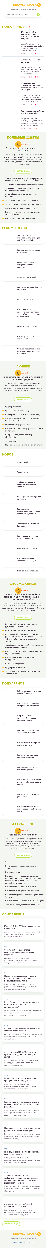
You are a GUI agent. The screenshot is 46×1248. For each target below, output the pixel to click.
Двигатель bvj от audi (26, 277)
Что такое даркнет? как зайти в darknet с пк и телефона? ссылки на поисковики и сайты (23, 596)
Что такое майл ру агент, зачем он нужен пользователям (22, 419)
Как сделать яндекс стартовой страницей (26, 559)
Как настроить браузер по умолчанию (28, 795)
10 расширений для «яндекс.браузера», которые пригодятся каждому (30, 35)
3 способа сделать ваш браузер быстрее (23, 149)
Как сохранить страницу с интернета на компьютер (28, 704)
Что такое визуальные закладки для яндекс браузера (24, 896)
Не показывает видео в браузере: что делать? (21, 867)
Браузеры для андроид (15, 668)
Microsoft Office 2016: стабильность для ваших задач (22, 927)
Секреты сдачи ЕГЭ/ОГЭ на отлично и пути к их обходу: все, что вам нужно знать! (21, 1054)
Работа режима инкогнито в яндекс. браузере (29, 692)
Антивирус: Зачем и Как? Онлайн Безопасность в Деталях (18, 1205)
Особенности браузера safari (17, 425)
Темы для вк (22, 472)
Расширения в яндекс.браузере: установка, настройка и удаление (29, 511)
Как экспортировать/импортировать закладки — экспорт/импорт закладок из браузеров (29, 312)
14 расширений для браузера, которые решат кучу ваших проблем (22, 189)
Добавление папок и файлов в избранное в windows (26, 484)
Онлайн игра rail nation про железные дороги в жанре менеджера (28, 351)
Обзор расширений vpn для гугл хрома (29, 498)
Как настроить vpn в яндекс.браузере (25, 337)
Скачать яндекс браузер (27, 326)
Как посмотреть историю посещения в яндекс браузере (23, 378)
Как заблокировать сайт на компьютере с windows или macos (29, 809)
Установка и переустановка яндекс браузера (24, 905)
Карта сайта (22, 1242)
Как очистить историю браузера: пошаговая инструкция (24, 429)
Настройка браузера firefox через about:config (19, 436)
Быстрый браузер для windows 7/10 (20, 218)
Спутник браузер (12, 441)
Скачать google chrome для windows (20, 208)
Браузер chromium (13, 407)
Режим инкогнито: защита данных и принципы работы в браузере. (20, 1079)
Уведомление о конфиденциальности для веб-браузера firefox (28, 237)
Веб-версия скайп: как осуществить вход (22, 414)
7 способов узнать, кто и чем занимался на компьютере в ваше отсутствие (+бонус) (23, 179)
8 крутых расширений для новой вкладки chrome (32, 112)
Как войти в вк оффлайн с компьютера (22, 891)
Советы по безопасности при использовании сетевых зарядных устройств (19, 952)
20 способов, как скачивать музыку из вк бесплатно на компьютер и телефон (32, 86)
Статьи (6, 923)
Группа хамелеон (12, 872)
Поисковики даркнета (14, 664)
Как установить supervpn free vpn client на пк (27, 537)
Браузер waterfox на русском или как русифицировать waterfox (21, 625)
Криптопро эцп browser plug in (18, 410)
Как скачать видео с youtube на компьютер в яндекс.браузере (24, 652)
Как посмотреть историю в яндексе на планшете (28, 744)
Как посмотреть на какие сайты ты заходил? (24, 901)
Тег (6, 862)
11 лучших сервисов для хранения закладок (24, 184)
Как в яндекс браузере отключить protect (27, 768)
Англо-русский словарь (27, 548)
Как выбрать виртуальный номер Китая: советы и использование (22, 1029)
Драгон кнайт (23, 462)
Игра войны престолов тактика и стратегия (24, 445)
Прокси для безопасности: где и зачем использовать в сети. (21, 1153)
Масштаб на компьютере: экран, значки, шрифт (28, 731)
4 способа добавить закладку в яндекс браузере (22, 195)
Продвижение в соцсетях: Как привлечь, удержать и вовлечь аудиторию (22, 1129)
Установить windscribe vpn (23, 834)
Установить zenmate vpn (27, 571)
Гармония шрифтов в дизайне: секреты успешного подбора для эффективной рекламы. (21, 1104)
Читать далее (23, 171)
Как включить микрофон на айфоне (20, 887)
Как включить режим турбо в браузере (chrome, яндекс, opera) (29, 782)
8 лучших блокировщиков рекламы (32, 61)
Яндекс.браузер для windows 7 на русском (23, 204)
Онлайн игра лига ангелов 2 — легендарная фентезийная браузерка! (24, 646)
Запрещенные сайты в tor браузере (28, 525)
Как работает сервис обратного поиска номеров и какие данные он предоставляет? (21, 1004)
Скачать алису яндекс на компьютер (20, 630)
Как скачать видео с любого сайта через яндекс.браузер (22, 213)
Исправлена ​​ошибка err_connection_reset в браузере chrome (26, 718)
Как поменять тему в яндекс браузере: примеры (29, 756)
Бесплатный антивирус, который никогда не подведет (27, 264)
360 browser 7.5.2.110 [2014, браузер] (21, 200)
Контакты (31, 1242)
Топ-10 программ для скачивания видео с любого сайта (23, 672)
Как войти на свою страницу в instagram (29, 251)
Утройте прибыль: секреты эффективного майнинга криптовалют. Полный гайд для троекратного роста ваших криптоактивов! (21, 1179)
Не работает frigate (25, 299)
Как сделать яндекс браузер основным (29, 288)
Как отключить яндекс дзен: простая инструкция (21, 658)
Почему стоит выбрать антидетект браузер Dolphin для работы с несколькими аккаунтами (20, 978)
